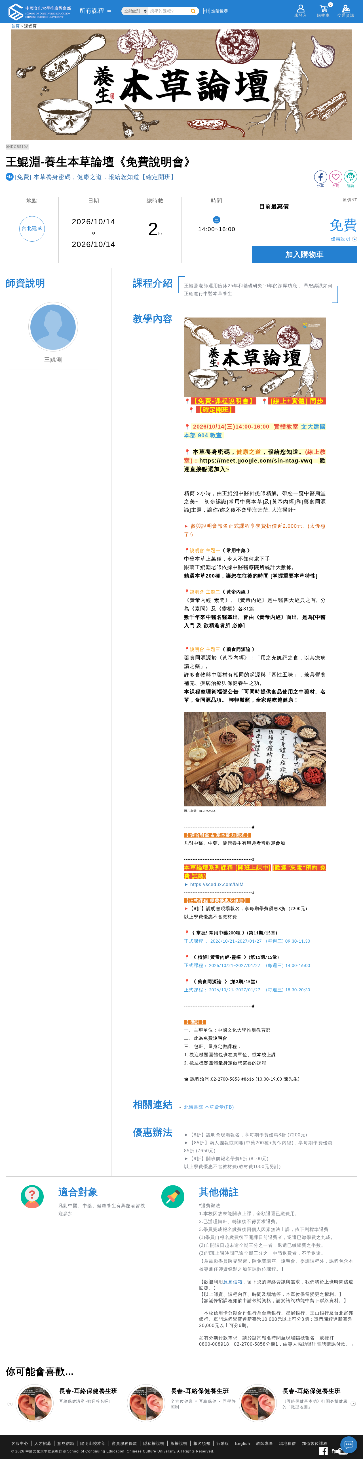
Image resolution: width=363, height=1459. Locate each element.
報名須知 (201, 1443)
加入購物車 (305, 254)
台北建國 (32, 228)
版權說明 (178, 1443)
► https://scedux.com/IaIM (214, 884)
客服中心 (19, 1443)
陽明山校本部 (93, 1443)
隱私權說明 (153, 1443)
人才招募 (42, 1443)
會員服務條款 (124, 1443)
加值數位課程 (315, 1443)
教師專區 (264, 1443)
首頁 (15, 26)
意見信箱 (232, 1281)
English (242, 1443)
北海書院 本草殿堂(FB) (209, 1107)
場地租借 (287, 1443)
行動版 (222, 1443)
